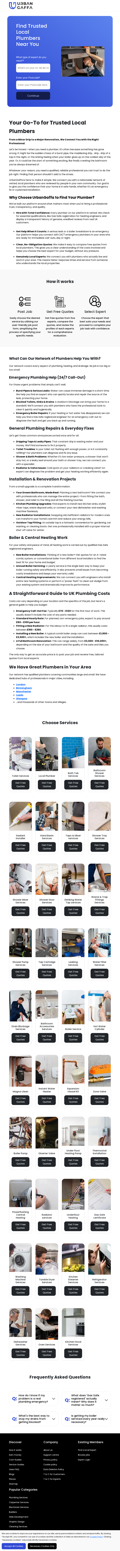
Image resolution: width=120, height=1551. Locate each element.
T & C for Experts (52, 1479)
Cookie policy (50, 1464)
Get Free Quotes (20, 784)
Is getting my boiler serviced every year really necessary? (85, 1419)
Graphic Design (17, 1521)
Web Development (18, 1516)
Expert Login (84, 1459)
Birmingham (24, 688)
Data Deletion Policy (53, 1469)
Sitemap (13, 1483)
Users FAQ (14, 1469)
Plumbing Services (18, 1497)
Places (12, 1479)
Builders (13, 1512)
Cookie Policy (96, 1536)
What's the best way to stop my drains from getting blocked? (30, 1419)
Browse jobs (84, 1454)
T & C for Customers (54, 1474)
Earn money (15, 1454)
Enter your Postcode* (28, 77)
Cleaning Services (18, 1526)
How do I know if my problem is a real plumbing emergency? (30, 1398)
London (20, 684)
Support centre (51, 1454)
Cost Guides (15, 1459)
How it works (15, 1450)
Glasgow (21, 698)
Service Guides (16, 1464)
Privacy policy (50, 1459)
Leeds (19, 695)
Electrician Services (19, 1507)
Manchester (23, 691)
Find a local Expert (87, 1450)
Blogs (11, 1474)
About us (48, 1450)
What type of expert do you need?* (31, 59)
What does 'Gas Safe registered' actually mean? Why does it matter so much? (82, 1400)
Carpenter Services (19, 1502)
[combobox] (33, 68)
